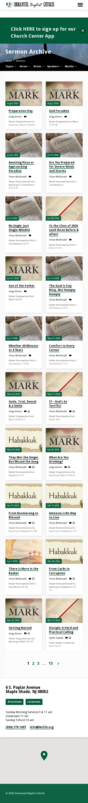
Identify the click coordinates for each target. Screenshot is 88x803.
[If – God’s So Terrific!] (64, 384)
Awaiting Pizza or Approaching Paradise (21, 167)
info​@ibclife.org (42, 727)
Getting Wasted (20, 628)
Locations (33, 701)
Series (23, 66)
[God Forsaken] (64, 93)
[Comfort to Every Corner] (64, 328)
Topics (9, 66)
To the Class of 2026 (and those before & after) (64, 230)
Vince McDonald (17, 176)
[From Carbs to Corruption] (64, 551)
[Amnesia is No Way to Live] (64, 496)
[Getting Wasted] (23, 610)
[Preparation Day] (23, 93)
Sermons (20, 61)
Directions (15, 701)
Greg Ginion (15, 116)
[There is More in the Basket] (23, 551)
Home (8, 61)
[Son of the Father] (23, 268)
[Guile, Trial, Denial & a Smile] (23, 384)
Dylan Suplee (56, 638)
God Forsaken (59, 111)
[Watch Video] (25, 116)
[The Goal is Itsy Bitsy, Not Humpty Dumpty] (64, 268)
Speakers (53, 66)
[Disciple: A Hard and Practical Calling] (64, 610)
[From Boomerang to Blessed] (23, 496)
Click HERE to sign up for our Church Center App (43, 32)
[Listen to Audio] (28, 411)
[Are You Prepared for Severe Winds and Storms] (64, 145)
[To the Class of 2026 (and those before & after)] (64, 208)
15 (51, 663)
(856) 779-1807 (16, 727)
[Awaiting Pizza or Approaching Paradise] (23, 145)
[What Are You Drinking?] (64, 440)
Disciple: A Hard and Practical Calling (63, 630)
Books (38, 66)
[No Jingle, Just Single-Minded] (23, 208)
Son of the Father (22, 285)
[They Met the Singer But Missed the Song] (23, 440)
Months (70, 66)
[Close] (83, 31)
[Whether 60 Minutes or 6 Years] (23, 328)
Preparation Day (21, 111)
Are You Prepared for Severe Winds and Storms (61, 167)
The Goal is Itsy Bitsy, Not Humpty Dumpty (62, 290)
